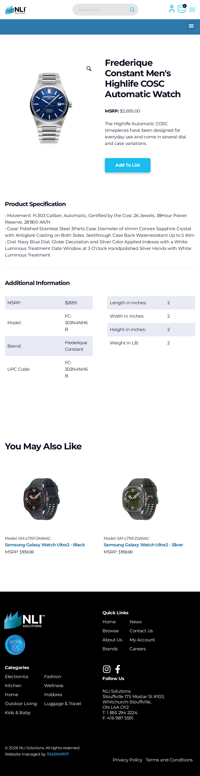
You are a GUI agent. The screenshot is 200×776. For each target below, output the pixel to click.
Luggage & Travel (62, 703)
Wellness (53, 685)
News (136, 622)
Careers (138, 649)
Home (109, 622)
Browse (110, 631)
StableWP (58, 754)
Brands (110, 649)
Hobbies (53, 694)
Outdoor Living (21, 703)
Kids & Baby (17, 712)
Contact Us (141, 631)
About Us (112, 640)
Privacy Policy (127, 760)
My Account (142, 640)
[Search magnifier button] (132, 10)
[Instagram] (106, 669)
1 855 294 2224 (122, 712)
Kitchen (13, 685)
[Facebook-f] (117, 669)
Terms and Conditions (169, 760)
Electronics (16, 676)
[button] (191, 26)
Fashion (52, 676)
